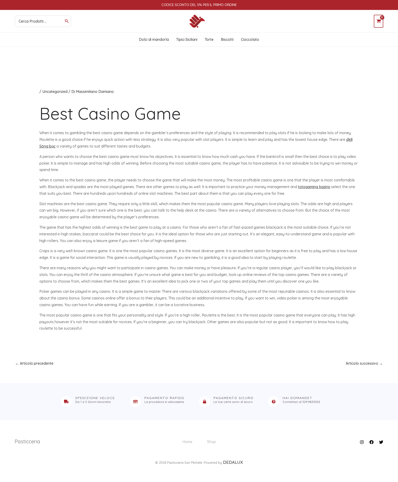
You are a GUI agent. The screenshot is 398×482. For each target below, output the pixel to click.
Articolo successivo (364, 363)
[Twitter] (381, 442)
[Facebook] (371, 442)
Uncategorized (54, 91)
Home (187, 441)
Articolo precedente (34, 363)
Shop (211, 441)
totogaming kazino (314, 186)
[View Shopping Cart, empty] (378, 21)
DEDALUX (233, 462)
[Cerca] (67, 21)
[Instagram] (362, 442)
